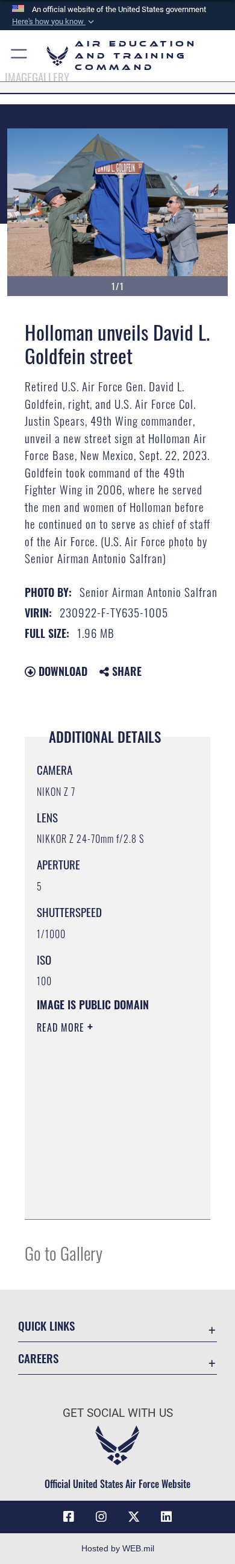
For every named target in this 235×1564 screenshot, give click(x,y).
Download (61, 671)
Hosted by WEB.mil (117, 1548)
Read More (62, 1027)
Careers (38, 1358)
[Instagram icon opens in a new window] (101, 1517)
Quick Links (46, 1325)
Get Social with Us (118, 1413)
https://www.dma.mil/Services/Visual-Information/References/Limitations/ (110, 1197)
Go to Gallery (63, 1253)
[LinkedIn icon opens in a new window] (166, 1517)
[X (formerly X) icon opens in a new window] (134, 1517)
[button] (54, 22)
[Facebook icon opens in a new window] (69, 1517)
